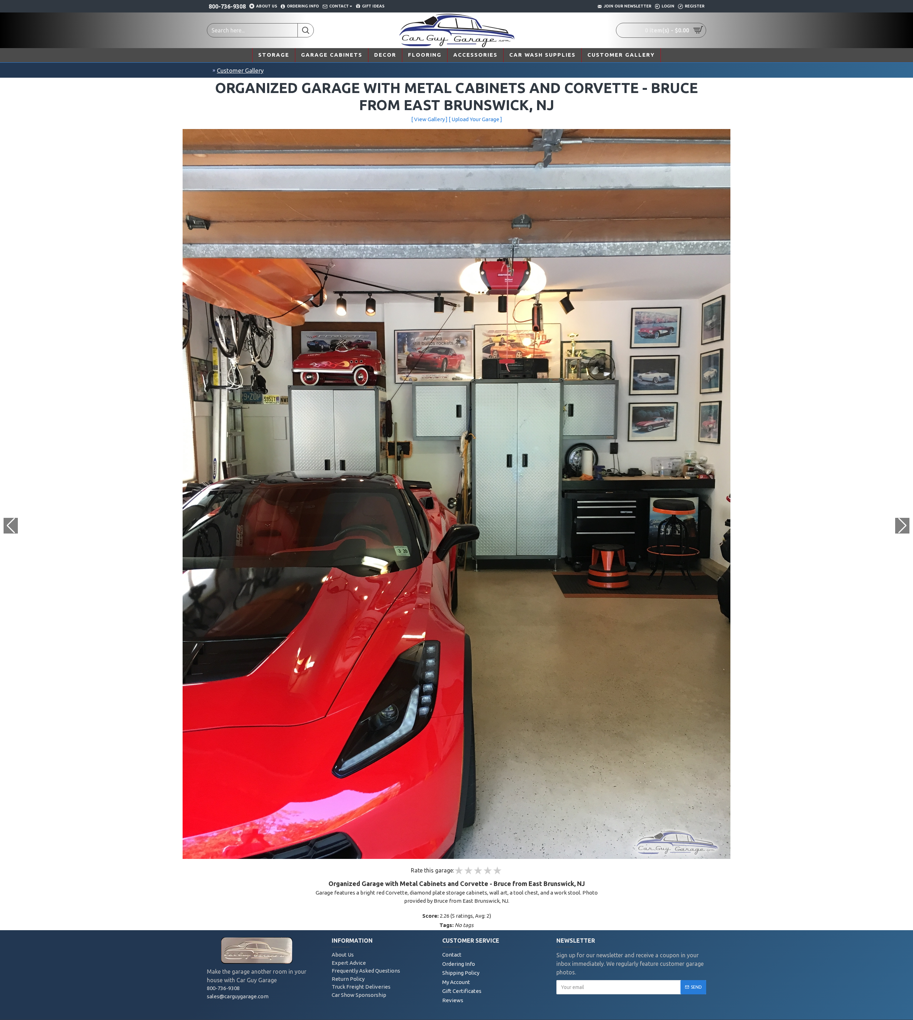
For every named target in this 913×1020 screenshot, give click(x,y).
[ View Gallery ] (429, 119)
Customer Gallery (240, 70)
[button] (902, 526)
